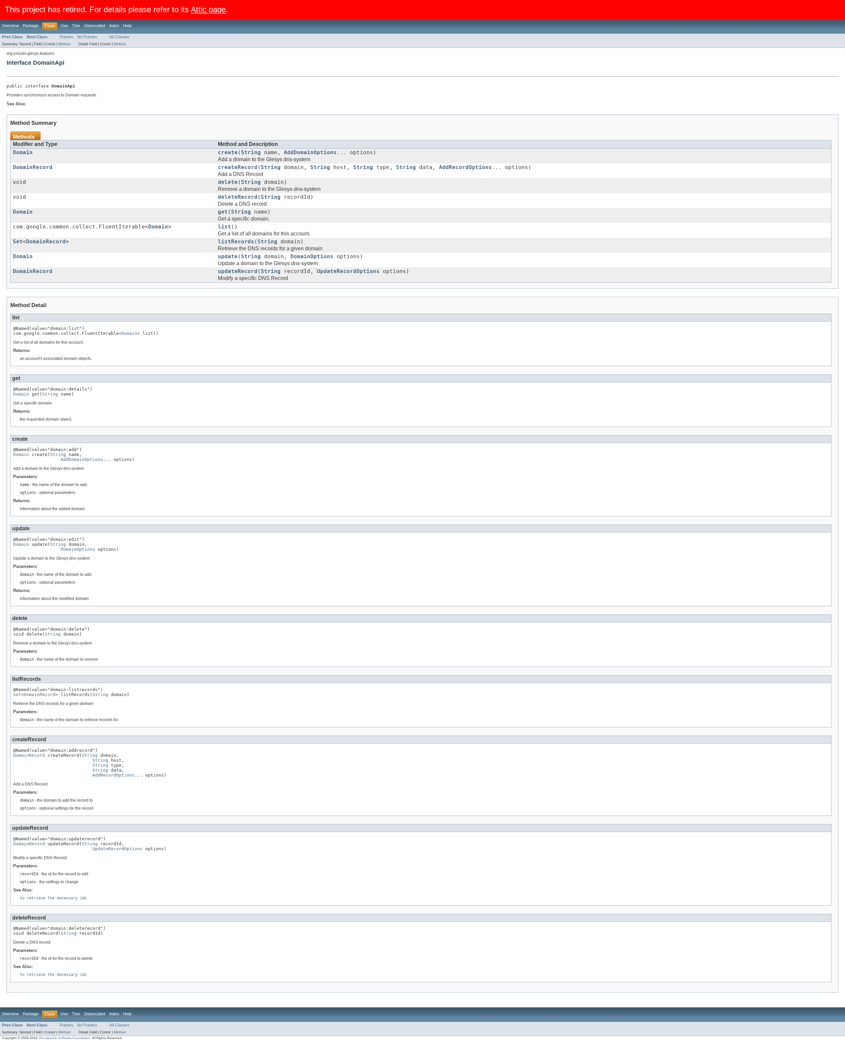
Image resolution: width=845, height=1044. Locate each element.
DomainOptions (311, 257)
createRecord (237, 167)
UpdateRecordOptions (348, 271)
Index (114, 25)
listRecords (236, 242)
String (251, 153)
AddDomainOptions (310, 153)
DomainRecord (32, 167)
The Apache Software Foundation (64, 1038)
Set (18, 242)
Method (64, 44)
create (228, 153)
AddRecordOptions (465, 167)
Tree (76, 25)
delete (228, 182)
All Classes (119, 37)
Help (127, 25)
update (228, 257)
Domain (23, 153)
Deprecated (94, 25)
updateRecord (237, 271)
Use (64, 25)
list (224, 227)
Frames (66, 37)
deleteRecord (237, 197)
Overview (10, 25)
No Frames (87, 37)
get (223, 212)
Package (31, 25)
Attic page (208, 9)
